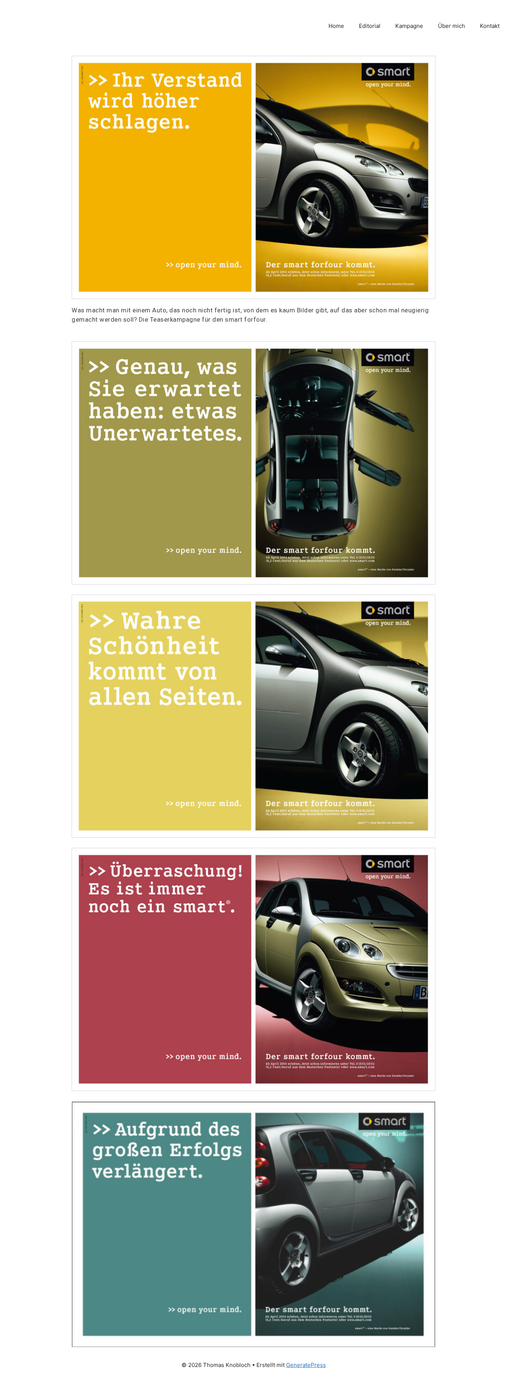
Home (336, 25)
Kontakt (490, 25)
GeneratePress (306, 1364)
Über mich (451, 25)
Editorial (369, 25)
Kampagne (409, 25)
